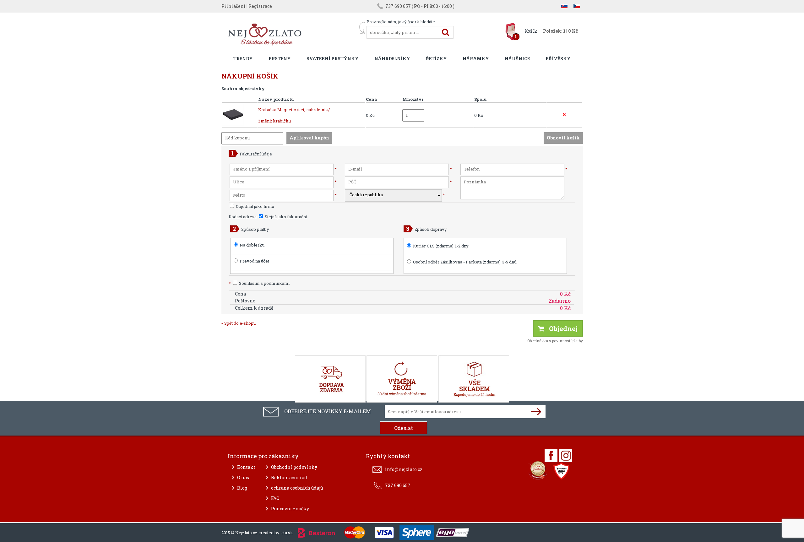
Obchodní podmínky (294, 467)
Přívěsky (558, 59)
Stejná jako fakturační (285, 217)
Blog (242, 488)
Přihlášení (233, 6)
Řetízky (436, 59)
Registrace (260, 6)
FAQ (275, 498)
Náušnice (517, 59)
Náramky (476, 59)
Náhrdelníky (392, 59)
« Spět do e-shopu (238, 323)
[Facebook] (551, 455)
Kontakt (246, 467)
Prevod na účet (254, 261)
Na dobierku (252, 245)
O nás (243, 477)
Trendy (243, 59)
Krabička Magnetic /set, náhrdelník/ (294, 109)
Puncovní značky (290, 509)
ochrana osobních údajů (297, 488)
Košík (530, 31)
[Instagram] (565, 455)
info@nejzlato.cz (403, 469)
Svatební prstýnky (333, 59)
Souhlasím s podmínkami (259, 283)
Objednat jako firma (254, 206)
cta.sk (287, 532)
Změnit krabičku (274, 121)
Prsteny (280, 59)
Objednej (561, 328)
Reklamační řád (289, 477)
